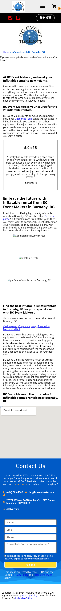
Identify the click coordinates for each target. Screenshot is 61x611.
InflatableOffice (23, 598)
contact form (19, 484)
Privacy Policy (20, 574)
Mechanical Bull (23, 118)
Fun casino (44, 326)
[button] (42, 6)
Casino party (10, 326)
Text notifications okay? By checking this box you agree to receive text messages (28, 557)
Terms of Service (43, 574)
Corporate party (27, 326)
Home (6, 52)
